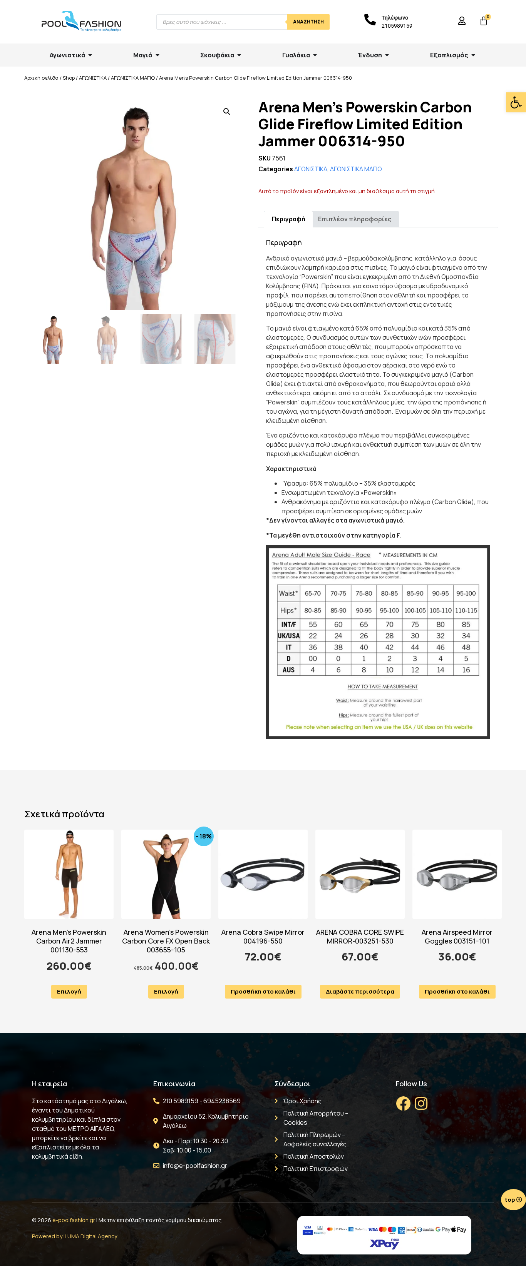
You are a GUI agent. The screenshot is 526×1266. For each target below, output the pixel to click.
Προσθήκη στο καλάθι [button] (263, 991)
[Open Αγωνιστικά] (90, 55)
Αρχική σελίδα (41, 77)
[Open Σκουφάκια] (239, 55)
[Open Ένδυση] (387, 55)
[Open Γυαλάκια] (315, 55)
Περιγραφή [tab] (288, 219)
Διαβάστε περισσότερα (360, 991)
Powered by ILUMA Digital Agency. (75, 1236)
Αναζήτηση (308, 21)
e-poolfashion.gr (73, 1220)
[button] (516, 102)
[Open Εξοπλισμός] (473, 55)
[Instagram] (421, 1103)
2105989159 (397, 26)
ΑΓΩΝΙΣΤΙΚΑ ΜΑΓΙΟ (133, 77)
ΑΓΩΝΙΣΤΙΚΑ (93, 77)
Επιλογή (69, 991)
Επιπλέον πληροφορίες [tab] (354, 219)
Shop (69, 77)
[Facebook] (403, 1103)
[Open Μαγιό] (157, 55)
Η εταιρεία (49, 1083)
